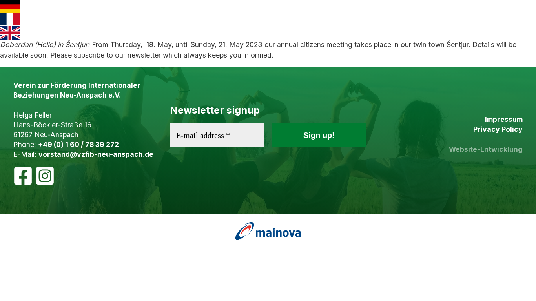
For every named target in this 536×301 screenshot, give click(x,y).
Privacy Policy (498, 129)
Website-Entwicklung (486, 149)
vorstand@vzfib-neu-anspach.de (95, 154)
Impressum (504, 119)
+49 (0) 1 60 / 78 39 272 (78, 144)
